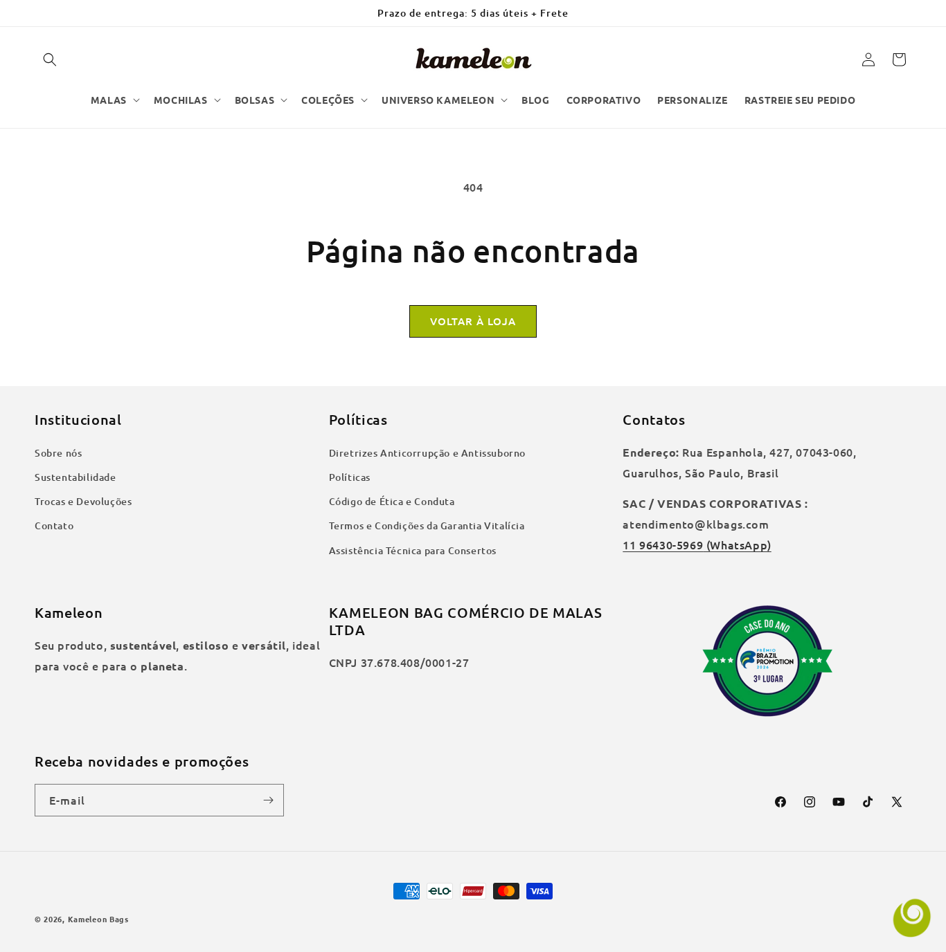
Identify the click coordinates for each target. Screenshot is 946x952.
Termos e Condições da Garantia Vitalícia (427, 525)
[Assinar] (268, 800)
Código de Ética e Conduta (392, 501)
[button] (50, 59)
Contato (54, 525)
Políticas (350, 477)
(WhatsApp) (737, 544)
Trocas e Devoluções (83, 501)
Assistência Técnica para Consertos (413, 550)
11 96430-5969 (663, 544)
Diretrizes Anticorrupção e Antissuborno (427, 452)
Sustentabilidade (75, 477)
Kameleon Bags (98, 918)
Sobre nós (58, 452)
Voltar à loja (473, 321)
